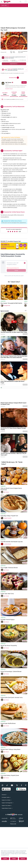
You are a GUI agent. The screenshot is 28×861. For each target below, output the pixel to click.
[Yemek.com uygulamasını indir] (6, 789)
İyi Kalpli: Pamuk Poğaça (7, 619)
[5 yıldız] (17, 231)
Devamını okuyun (9, 88)
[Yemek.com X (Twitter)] (17, 785)
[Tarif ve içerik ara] (20, 2)
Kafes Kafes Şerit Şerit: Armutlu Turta (11, 697)
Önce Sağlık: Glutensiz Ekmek (9, 567)
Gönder (16, 270)
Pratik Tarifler (4, 5)
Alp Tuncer (8, 82)
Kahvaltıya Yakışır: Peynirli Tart (9, 515)
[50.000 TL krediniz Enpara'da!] (14, 246)
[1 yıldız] (8, 231)
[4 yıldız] (15, 231)
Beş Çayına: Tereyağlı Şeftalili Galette (11, 303)
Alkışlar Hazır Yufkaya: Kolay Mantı (10, 749)
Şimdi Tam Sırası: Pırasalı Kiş (9, 645)
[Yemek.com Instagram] (2, 785)
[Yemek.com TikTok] (7, 785)
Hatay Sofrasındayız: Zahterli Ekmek (11, 671)
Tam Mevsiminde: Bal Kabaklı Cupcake (12, 541)
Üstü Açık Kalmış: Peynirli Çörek (10, 775)
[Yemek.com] (7, 2)
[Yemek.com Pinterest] (25, 785)
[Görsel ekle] (24, 263)
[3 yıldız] (13, 231)
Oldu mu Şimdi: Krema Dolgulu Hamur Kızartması (11, 489)
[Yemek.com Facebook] (21, 785)
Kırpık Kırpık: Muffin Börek (8, 723)
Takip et (24, 82)
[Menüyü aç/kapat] (1, 2)
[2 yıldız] (10, 231)
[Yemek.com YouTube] (12, 785)
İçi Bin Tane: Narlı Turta (7, 593)
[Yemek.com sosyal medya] (12, 814)
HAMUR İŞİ (3, 301)
